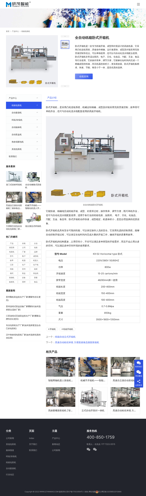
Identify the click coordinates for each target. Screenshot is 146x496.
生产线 (35, 265)
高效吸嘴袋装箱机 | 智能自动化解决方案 (61, 410)
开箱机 (53, 329)
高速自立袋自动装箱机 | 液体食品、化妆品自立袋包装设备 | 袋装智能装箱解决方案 (126, 380)
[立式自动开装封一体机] (93, 400)
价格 (24, 243)
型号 (11, 256)
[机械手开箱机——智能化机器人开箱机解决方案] (93, 370)
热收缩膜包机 (18, 142)
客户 (24, 256)
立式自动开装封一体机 (93, 410)
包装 (35, 247)
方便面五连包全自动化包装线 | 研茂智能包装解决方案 (14, 227)
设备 (24, 277)
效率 (11, 260)
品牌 (35, 252)
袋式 (11, 273)
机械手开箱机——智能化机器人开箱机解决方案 (94, 380)
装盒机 (35, 273)
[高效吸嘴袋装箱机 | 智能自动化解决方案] (60, 400)
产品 (11, 243)
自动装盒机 (17, 134)
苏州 (24, 269)
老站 (86, 492)
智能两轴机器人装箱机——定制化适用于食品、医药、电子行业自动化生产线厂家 (61, 380)
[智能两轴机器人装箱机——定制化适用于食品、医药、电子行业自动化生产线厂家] (60, 370)
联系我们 (13, 156)
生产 (24, 265)
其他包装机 (17, 149)
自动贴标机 (17, 127)
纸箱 (11, 269)
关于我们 (33, 444)
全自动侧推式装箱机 (33, 186)
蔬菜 (35, 269)
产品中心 (13, 98)
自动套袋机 (17, 112)
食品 (35, 282)
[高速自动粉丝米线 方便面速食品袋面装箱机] (125, 400)
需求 (24, 282)
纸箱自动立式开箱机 (65, 336)
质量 (35, 277)
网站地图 (92, 492)
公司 (24, 247)
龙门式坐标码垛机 (14, 184)
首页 (7, 31)
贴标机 (11, 282)
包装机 (11, 252)
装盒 (24, 273)
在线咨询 (83, 76)
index (31, 438)
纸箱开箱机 (68, 329)
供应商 (11, 247)
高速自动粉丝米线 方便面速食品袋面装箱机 (77, 342)
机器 (24, 260)
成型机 (35, 256)
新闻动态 (56, 444)
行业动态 (10, 474)
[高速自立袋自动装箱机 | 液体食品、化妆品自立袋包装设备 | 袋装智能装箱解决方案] (125, 370)
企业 (35, 243)
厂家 (24, 252)
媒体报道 (10, 450)
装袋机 (11, 277)
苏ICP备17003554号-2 (75, 492)
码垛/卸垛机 (17, 120)
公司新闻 (10, 438)
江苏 (11, 265)
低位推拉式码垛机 (33, 226)
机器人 (35, 260)
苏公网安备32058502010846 (109, 492)
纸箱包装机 (17, 105)
